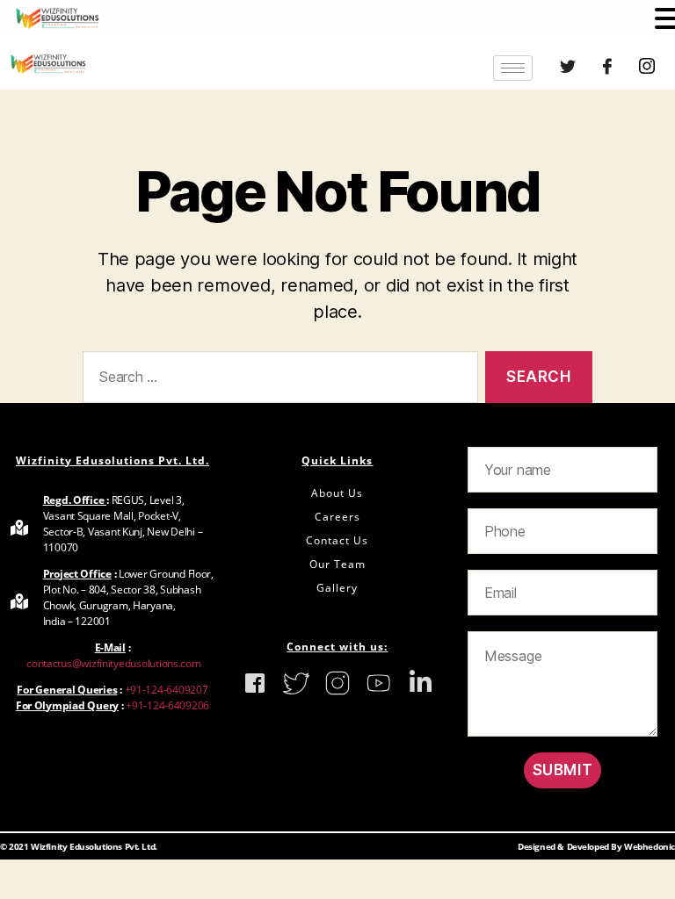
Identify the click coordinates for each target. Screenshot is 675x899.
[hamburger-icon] (513, 68)
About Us (337, 492)
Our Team (337, 564)
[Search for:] (277, 380)
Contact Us (337, 540)
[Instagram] (646, 67)
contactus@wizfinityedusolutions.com (112, 663)
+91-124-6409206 (167, 705)
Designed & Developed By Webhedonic (596, 846)
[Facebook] (607, 67)
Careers (337, 516)
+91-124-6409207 (166, 689)
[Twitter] (568, 67)
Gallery (337, 587)
